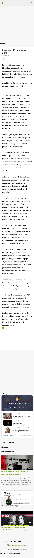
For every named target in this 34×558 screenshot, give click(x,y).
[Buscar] (31, 3)
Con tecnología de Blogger (18, 545)
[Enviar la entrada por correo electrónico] (3, 328)
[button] (3, 59)
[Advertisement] (17, 17)
